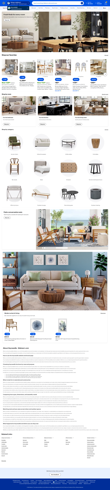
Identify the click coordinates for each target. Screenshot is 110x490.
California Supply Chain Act (45, 482)
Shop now (6, 124)
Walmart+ (95, 8)
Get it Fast (40, 8)
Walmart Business (73, 483)
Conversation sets (90, 449)
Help (56, 480)
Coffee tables (4, 442)
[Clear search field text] (78, 3)
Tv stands (3, 444)
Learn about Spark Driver (43, 483)
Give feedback (55, 474)
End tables (3, 440)
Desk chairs (68, 442)
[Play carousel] (44, 248)
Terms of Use (26, 482)
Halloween (33, 8)
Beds (45, 440)
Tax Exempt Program (79, 480)
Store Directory (25, 480)
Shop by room (105, 94)
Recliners (3, 451)
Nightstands (46, 442)
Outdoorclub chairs (91, 453)
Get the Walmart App (90, 480)
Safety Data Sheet (17, 482)
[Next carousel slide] (62, 248)
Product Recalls (62, 480)
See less (106, 129)
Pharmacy (47, 8)
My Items (89, 8)
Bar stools (25, 440)
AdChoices (92, 482)
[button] (89, 3)
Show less (3, 460)
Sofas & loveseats (4, 447)
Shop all (106, 55)
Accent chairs (4, 446)
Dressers (46, 444)
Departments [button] (6, 8)
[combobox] (58, 3)
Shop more (103, 313)
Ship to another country (16, 8)
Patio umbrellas (90, 451)
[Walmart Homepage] (4, 3)
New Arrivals (55, 8)
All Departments (16, 480)
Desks (67, 440)
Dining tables (25, 444)
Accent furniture (4, 453)
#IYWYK (80, 483)
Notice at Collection (83, 482)
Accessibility (70, 480)
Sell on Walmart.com (48, 480)
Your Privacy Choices (60, 482)
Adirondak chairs (90, 455)
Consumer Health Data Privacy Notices (27, 483)
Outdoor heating (90, 442)
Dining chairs (25, 442)
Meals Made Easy (81, 8)
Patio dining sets (90, 447)
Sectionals (3, 449)
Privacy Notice (34, 482)
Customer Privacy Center (72, 482)
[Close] (28, 8)
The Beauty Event (64, 8)
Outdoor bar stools (90, 444)
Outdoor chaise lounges (91, 446)
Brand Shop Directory (56, 483)
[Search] (82, 3)
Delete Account (87, 483)
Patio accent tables (90, 440)
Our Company (39, 480)
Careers (32, 480)
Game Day (72, 8)
